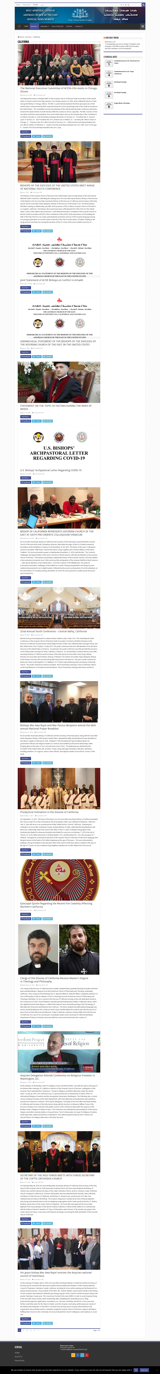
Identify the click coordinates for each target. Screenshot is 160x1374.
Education (44, 26)
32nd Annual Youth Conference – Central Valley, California (53, 631)
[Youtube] (129, 4)
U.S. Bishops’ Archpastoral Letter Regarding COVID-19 (51, 470)
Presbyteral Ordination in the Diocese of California (49, 812)
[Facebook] (123, 4)
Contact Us (79, 26)
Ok (136, 1370)
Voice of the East (57, 26)
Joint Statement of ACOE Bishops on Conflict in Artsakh (51, 280)
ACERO (35, 5)
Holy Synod (26, 5)
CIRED (26, 26)
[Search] (143, 5)
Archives (69, 26)
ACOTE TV (18, 1357)
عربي (42, 5)
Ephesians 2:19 (110, 42)
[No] (157, 1370)
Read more (144, 1370)
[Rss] (121, 4)
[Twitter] (126, 4)
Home (18, 5)
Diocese (34, 26)
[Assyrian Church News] (80, 15)
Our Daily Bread (112, 38)
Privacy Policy (19, 1360)
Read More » (26, 132)
